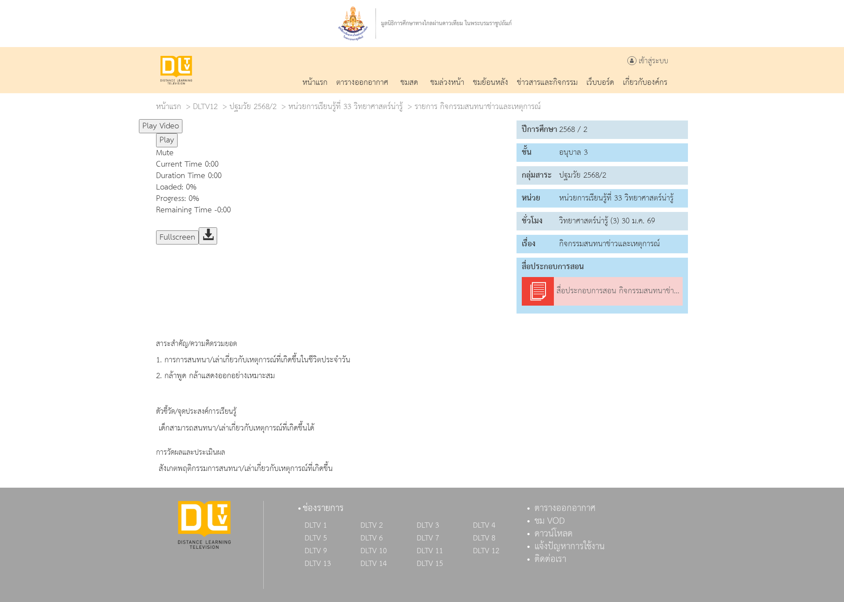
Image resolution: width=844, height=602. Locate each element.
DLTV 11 (430, 551)
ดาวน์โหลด (554, 534)
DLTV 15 (430, 563)
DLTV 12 (486, 551)
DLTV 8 (484, 538)
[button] (332, 153)
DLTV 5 (316, 538)
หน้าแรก (168, 106)
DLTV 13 (318, 563)
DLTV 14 (373, 563)
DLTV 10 (373, 551)
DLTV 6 (371, 538)
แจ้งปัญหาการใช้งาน (570, 546)
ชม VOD (550, 521)
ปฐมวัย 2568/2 (252, 106)
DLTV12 (205, 106)
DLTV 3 (428, 525)
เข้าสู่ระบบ (652, 61)
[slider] (226, 122)
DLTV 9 (316, 551)
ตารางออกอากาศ (565, 508)
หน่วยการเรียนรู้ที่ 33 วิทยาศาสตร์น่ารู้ (345, 106)
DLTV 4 (484, 525)
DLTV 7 (428, 538)
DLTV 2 (371, 525)
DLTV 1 (316, 525)
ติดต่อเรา (550, 559)
